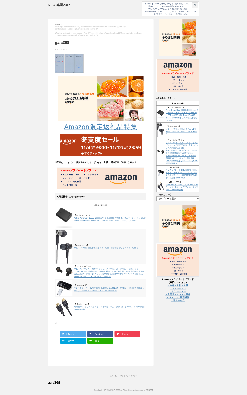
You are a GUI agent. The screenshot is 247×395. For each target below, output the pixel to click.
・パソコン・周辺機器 (177, 297)
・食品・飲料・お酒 (178, 285)
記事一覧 (113, 376)
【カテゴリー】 (164, 194)
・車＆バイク (178, 300)
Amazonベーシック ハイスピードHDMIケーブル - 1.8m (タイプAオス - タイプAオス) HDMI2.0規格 (182, 187)
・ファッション (178, 288)
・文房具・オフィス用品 (177, 294)
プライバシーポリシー (128, 376)
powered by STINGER (145, 390)
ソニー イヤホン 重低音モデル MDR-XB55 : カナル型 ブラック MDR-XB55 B (106, 248)
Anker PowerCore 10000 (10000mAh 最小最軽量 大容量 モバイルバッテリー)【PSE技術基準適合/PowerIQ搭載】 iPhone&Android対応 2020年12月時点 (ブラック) (182, 115)
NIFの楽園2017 (59, 5)
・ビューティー (178, 291)
